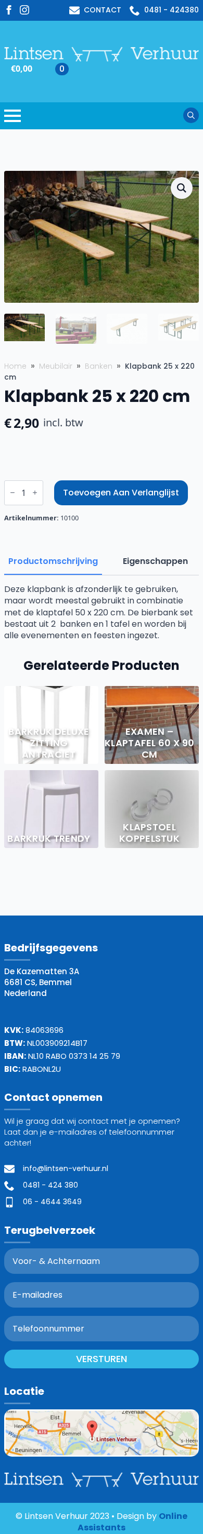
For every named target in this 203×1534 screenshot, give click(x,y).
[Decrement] (12, 492)
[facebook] (9, 10)
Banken (98, 366)
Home (15, 366)
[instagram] (24, 10)
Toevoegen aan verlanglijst (121, 493)
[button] (182, 188)
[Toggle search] (191, 115)
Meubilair (55, 366)
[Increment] (35, 492)
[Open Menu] (12, 115)
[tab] (53, 561)
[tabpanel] (101, 613)
